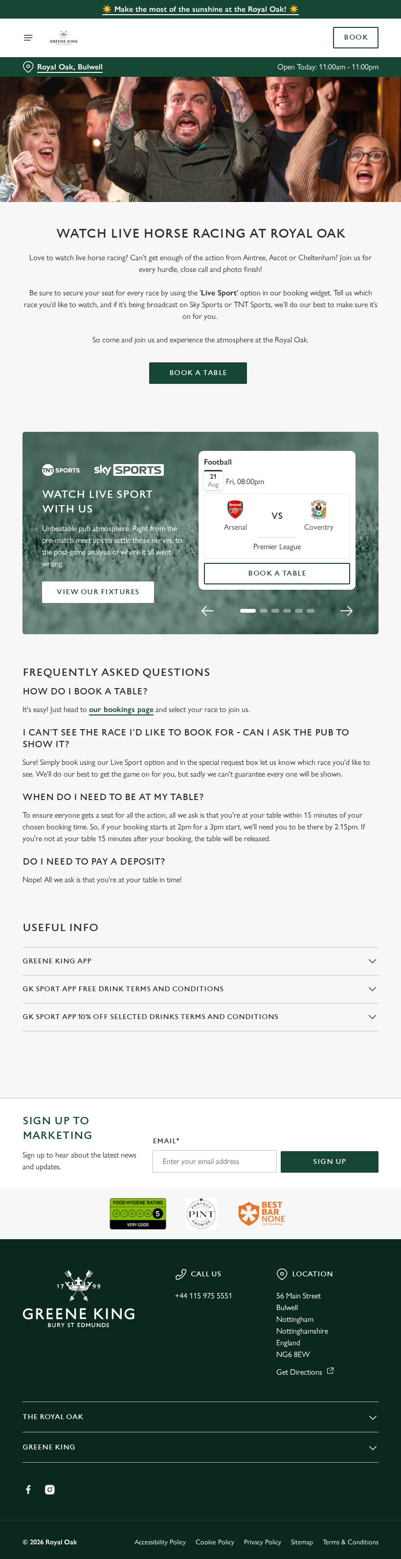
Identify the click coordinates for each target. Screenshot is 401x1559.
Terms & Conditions (351, 1542)
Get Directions (299, 1372)
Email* (166, 1141)
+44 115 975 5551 (203, 1295)
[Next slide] (346, 611)
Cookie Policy (215, 1542)
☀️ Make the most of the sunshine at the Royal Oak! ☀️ (200, 9)
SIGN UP (329, 1162)
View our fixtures (98, 592)
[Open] (28, 38)
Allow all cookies (327, 881)
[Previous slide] (208, 611)
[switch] (151, 814)
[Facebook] (28, 1489)
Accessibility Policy (160, 1542)
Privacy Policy (262, 1542)
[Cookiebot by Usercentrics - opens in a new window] (347, 670)
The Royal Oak (52, 1417)
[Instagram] (50, 1489)
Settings (356, 850)
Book (356, 37)
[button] (248, 611)
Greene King (48, 1447)
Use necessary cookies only (198, 881)
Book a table (198, 373)
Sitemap (302, 1542)
